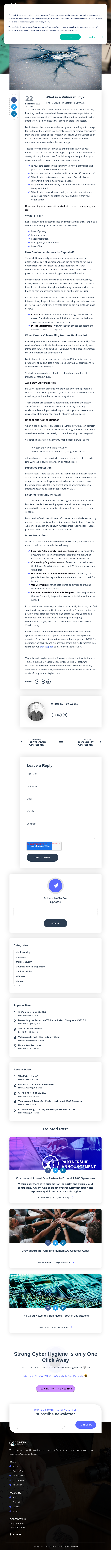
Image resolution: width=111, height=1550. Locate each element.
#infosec (64, 661)
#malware (62, 658)
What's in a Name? (28, 1076)
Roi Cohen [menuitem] (17, 1484)
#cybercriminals (44, 669)
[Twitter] (13, 1535)
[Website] (20, 1535)
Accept (70, 37)
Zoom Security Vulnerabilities (85, 743)
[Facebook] (10, 1535)
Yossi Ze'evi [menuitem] (18, 1471)
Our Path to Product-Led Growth (36, 1084)
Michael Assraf (25, 1040)
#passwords (89, 669)
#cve (27, 661)
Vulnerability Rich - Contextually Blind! (39, 1036)
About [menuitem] (15, 1511)
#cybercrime (54, 673)
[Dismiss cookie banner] (101, 10)
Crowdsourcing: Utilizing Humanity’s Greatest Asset (46, 1109)
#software (81, 661)
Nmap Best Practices (29, 1045)
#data (28, 673)
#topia (82, 658)
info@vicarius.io (16, 1523)
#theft (68, 665)
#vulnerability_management (30, 966)
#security (73, 658)
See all (17, 985)
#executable (37, 661)
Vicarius (46, 1327)
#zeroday (30, 669)
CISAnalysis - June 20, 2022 (32, 1011)
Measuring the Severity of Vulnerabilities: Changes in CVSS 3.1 (52, 1020)
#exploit (87, 665)
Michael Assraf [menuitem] (19, 1475)
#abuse (91, 658)
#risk (72, 661)
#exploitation (52, 661)
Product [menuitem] (16, 1502)
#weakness (59, 669)
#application (42, 665)
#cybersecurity (48, 658)
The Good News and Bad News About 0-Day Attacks (55, 1315)
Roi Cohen (22, 1032)
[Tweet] (14, 107)
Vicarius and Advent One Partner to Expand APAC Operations (51, 1101)
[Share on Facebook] (14, 100)
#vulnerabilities (74, 669)
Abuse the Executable (30, 1028)
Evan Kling (23, 1079)
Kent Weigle (54, 103)
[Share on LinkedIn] (14, 114)
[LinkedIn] (17, 1535)
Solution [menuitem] (16, 1506)
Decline (92, 37)
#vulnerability (57, 665)
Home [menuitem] (15, 1466)
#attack (68, 103)
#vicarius (30, 665)
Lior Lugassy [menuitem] (18, 1480)
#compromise (39, 673)
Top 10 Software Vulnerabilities (37, 743)
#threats (77, 665)
